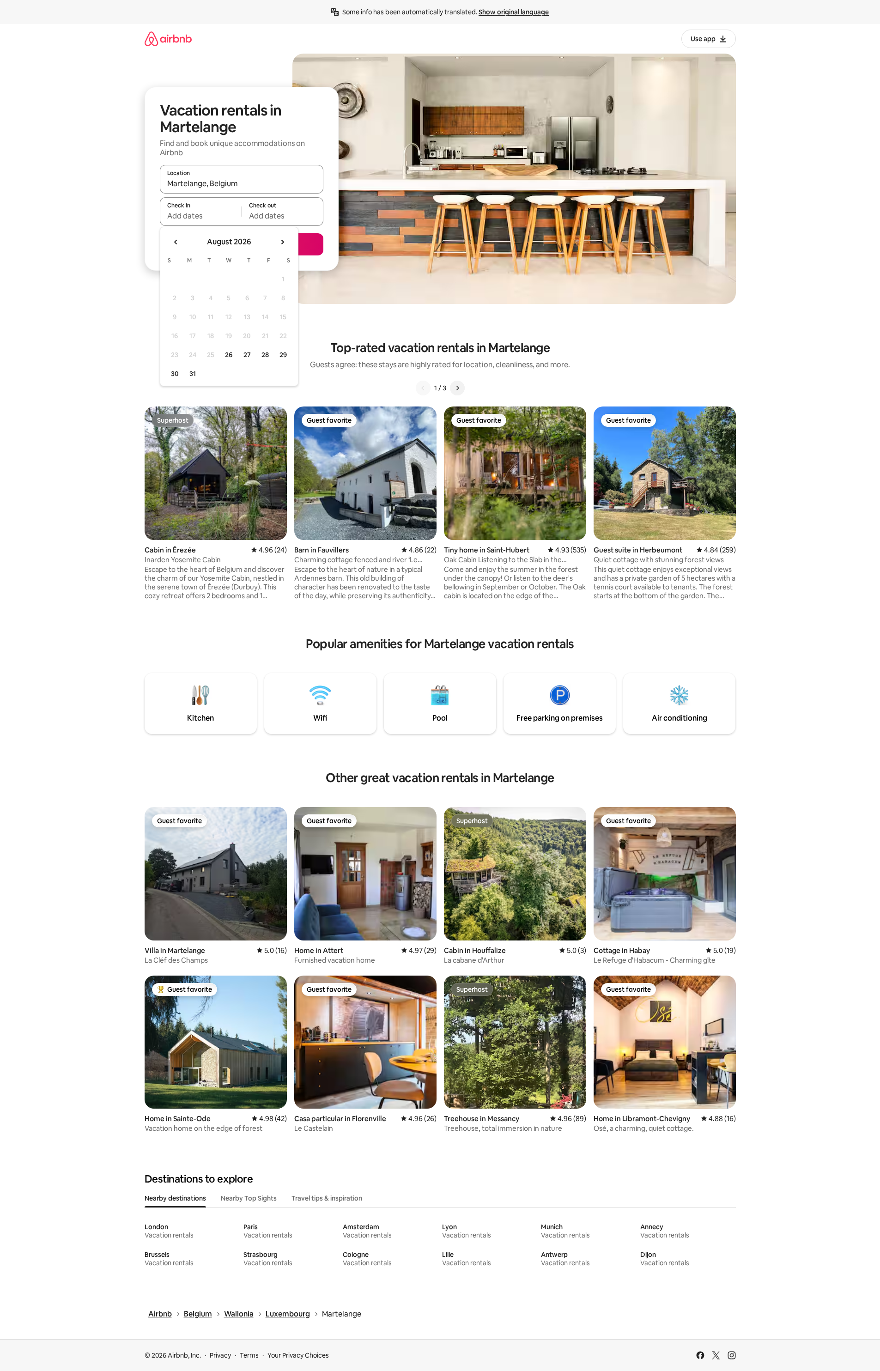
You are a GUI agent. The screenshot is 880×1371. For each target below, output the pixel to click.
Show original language (514, 12)
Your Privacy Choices (298, 1355)
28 (265, 355)
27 (247, 355)
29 (283, 355)
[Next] (457, 388)
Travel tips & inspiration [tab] (326, 1198)
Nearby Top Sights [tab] (249, 1198)
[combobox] (241, 183)
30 (175, 374)
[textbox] (200, 215)
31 (192, 374)
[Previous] (423, 388)
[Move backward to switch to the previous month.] (176, 242)
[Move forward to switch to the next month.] (282, 242)
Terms (249, 1355)
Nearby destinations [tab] (175, 1198)
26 (228, 355)
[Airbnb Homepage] (168, 38)
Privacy (220, 1355)
